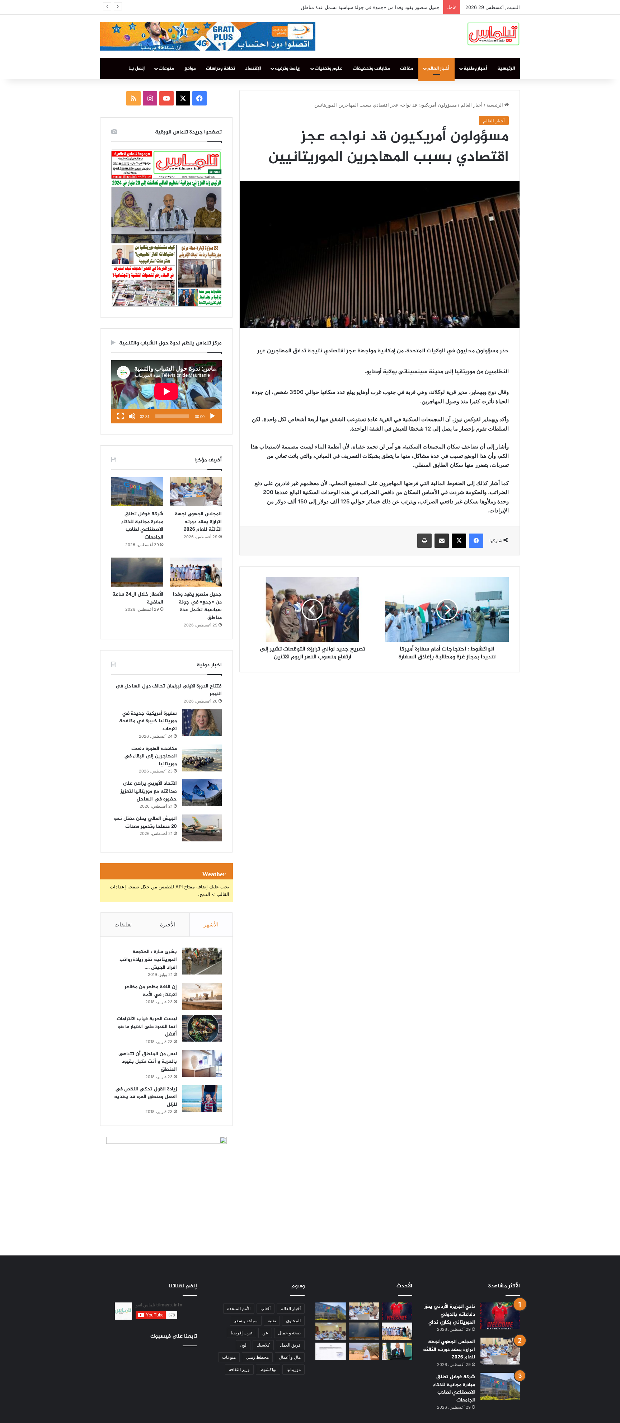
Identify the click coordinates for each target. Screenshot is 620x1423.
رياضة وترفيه (287, 68)
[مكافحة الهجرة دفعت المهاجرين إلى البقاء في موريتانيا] (202, 758)
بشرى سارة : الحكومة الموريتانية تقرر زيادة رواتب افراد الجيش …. (148, 959)
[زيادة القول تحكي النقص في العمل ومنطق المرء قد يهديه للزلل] (202, 1098)
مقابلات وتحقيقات (371, 68)
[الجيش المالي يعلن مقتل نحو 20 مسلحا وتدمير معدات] (202, 827)
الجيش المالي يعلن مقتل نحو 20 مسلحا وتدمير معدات (145, 822)
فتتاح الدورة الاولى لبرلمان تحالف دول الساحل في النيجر (169, 690)
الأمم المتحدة (238, 1308)
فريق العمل (290, 1345)
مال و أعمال (290, 1357)
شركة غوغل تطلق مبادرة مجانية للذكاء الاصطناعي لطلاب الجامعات (142, 525)
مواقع (190, 68)
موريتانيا (293, 1369)
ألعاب (265, 1308)
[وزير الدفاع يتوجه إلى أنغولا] (397, 1351)
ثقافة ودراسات (220, 68)
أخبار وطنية (475, 68)
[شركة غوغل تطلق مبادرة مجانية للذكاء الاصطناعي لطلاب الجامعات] (137, 492)
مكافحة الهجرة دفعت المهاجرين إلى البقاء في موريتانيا (150, 756)
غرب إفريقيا (241, 1332)
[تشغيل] (212, 416)
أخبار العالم (438, 68)
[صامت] (132, 416)
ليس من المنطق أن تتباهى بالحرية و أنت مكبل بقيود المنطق (147, 1062)
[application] (166, 391)
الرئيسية (506, 68)
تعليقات (123, 924)
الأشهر (211, 924)
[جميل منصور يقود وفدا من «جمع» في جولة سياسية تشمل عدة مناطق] (196, 572)
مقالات (406, 68)
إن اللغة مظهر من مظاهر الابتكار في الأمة (151, 991)
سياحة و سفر (246, 1320)
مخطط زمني (257, 1357)
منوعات (166, 68)
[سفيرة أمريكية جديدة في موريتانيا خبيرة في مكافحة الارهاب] (202, 722)
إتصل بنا (136, 68)
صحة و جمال (289, 1332)
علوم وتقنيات (328, 68)
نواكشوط (268, 1369)
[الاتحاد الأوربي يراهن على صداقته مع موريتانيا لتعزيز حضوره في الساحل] (202, 792)
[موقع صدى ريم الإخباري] (493, 33)
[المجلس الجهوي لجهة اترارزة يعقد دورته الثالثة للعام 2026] (196, 492)
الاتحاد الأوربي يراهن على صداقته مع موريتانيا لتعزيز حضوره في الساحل (149, 791)
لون (243, 1345)
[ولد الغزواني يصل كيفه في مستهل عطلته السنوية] (364, 1351)
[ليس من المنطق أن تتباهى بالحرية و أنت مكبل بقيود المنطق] (202, 1063)
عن (265, 1332)
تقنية (272, 1320)
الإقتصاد (253, 68)
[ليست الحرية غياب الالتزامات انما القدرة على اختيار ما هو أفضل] (202, 1028)
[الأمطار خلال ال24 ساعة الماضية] (137, 572)
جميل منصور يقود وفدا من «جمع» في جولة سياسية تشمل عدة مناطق (197, 606)
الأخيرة (167, 924)
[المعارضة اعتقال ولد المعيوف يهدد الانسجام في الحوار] (330, 1331)
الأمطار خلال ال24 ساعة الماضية (407, 7)
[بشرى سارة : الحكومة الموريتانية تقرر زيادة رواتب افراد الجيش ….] (202, 961)
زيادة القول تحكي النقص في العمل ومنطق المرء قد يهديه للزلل (145, 1097)
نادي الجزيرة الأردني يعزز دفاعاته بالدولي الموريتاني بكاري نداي (449, 1314)
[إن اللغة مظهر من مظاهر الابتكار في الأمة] (202, 996)
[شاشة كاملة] (120, 416)
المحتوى (293, 1320)
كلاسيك (263, 1345)
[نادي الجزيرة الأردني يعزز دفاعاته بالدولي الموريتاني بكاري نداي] (500, 1315)
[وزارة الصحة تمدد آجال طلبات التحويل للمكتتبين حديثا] (330, 1351)
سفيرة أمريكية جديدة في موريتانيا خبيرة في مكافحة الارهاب (148, 721)
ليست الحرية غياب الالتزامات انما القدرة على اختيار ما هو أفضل (147, 1026)
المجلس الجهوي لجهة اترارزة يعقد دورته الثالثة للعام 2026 (198, 522)
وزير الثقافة (239, 1369)
